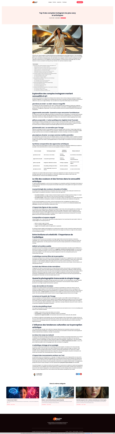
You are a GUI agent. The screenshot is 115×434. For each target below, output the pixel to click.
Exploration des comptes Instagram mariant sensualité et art (44, 65)
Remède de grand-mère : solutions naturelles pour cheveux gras (91, 400)
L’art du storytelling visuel (39, 85)
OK (91, 433)
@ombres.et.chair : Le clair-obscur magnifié (42, 66)
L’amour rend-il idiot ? (12, 400)
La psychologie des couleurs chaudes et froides (43, 74)
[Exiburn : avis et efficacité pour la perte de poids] (57, 392)
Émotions (54, 2)
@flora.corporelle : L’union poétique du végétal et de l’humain (45, 68)
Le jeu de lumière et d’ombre (40, 83)
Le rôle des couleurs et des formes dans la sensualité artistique (45, 73)
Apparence (59, 2)
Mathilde (8, 404)
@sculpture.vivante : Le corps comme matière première (44, 71)
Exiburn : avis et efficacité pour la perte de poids (53, 400)
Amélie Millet (44, 404)
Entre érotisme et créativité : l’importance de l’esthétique (44, 78)
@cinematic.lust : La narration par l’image (42, 70)
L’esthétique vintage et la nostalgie (41, 89)
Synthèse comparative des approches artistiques (43, 72)
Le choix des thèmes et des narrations (41, 81)
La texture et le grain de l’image (40, 84)
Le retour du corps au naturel (40, 88)
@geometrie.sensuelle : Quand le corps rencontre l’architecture (46, 67)
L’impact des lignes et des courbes (41, 75)
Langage (50, 2)
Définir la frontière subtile (39, 79)
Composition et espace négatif (40, 76)
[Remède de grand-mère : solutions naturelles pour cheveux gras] (92, 392)
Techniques (64, 2)
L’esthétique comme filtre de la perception (42, 80)
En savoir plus (87, 433)
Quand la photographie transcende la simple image (43, 82)
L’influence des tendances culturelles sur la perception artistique (45, 87)
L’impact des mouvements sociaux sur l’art (42, 90)
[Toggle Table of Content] (56, 64)
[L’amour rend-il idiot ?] (22, 392)
